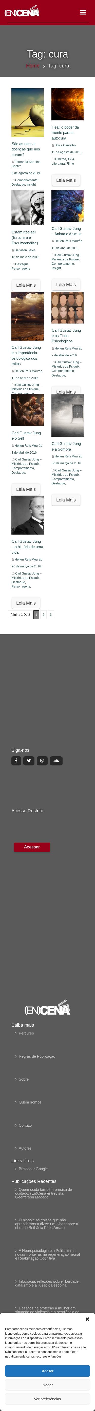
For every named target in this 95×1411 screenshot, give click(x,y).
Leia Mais (66, 180)
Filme (70, 163)
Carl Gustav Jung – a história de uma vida (27, 546)
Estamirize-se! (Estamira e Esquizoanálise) (25, 237)
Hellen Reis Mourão (68, 241)
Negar (48, 1385)
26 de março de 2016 (26, 566)
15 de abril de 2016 (65, 248)
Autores (25, 1148)
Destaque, (19, 184)
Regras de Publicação (37, 1056)
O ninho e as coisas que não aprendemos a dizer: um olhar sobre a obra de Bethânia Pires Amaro (46, 1224)
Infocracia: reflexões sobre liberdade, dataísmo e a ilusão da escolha (47, 1283)
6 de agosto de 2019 (26, 173)
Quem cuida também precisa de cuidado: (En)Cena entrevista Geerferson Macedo (43, 1193)
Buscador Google (33, 1169)
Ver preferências (47, 1399)
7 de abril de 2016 (64, 355)
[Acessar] (31, 917)
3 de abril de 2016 (24, 452)
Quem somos (30, 1102)
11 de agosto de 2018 (67, 152)
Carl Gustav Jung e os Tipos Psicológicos (66, 335)
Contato (25, 1125)
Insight (31, 184)
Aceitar (47, 1371)
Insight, (57, 268)
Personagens (21, 268)
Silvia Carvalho (65, 145)
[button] (87, 1319)
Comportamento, (26, 180)
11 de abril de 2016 (25, 378)
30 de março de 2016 (66, 463)
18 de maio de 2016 (25, 257)
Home (33, 65)
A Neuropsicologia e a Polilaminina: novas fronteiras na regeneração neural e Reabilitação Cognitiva (47, 1254)
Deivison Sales (25, 250)
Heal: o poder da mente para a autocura (65, 132)
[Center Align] (16, 760)
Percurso (26, 1033)
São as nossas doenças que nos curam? (26, 149)
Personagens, (21, 586)
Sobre (24, 1079)
